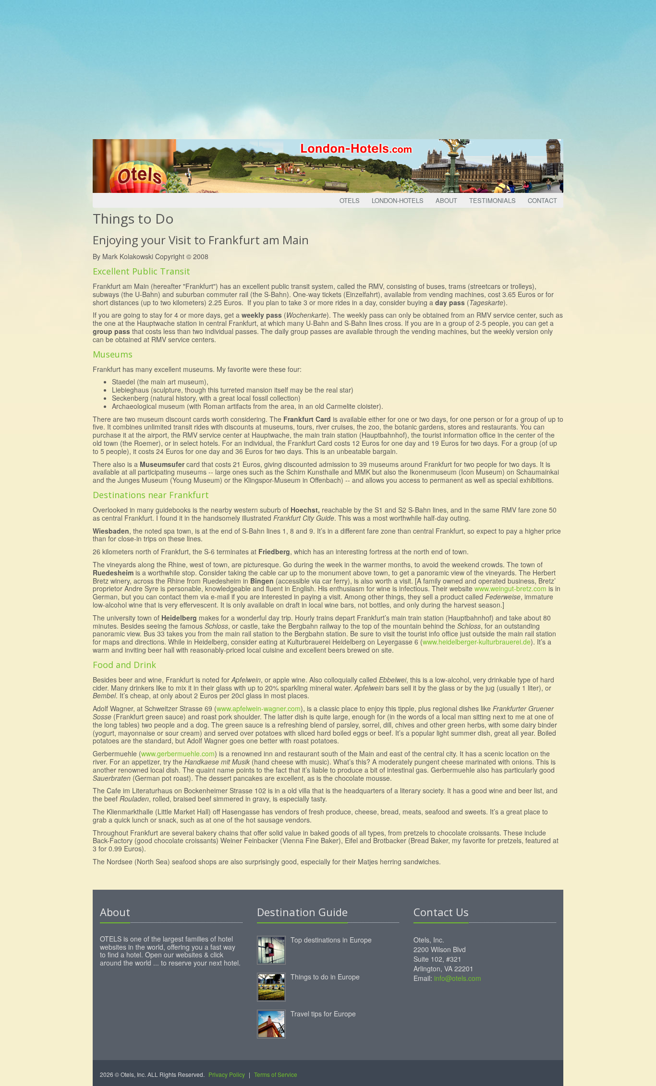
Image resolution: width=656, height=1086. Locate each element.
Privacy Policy (226, 1074)
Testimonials (492, 200)
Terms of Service (275, 1074)
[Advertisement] (328, 67)
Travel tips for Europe (323, 1013)
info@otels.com (457, 978)
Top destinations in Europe (331, 939)
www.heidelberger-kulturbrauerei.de (477, 641)
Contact (542, 200)
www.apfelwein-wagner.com (259, 708)
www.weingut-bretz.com (510, 588)
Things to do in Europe (325, 976)
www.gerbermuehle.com (178, 753)
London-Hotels (398, 200)
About (446, 200)
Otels (350, 200)
